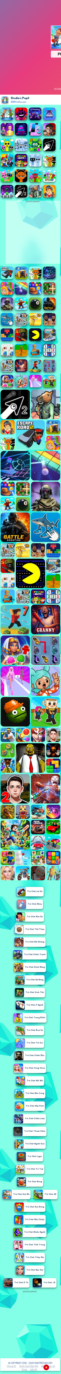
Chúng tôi (11, 1366)
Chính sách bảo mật (28, 1366)
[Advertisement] (30, 1324)
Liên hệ (33, 1369)
